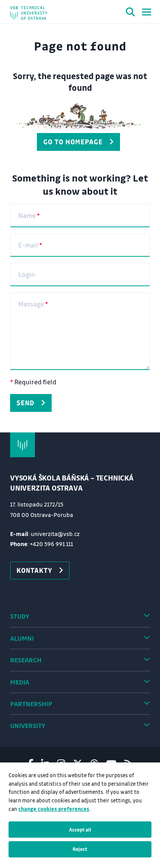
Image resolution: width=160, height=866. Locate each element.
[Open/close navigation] (146, 12)
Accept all (80, 829)
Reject (80, 849)
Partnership (31, 704)
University (27, 725)
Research (26, 660)
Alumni (22, 638)
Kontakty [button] (34, 570)
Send (25, 402)
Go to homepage (73, 141)
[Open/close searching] (130, 13)
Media (19, 682)
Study (20, 616)
